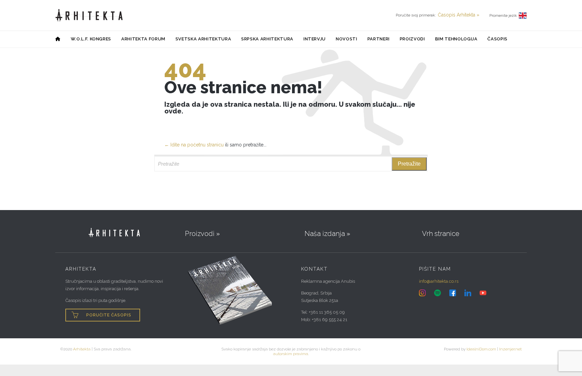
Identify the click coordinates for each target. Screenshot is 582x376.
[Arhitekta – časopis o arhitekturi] (89, 15)
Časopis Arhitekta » (458, 15)
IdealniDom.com (481, 349)
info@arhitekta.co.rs (438, 281)
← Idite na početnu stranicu (194, 144)
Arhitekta (82, 349)
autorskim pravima (290, 353)
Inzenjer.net (510, 349)
